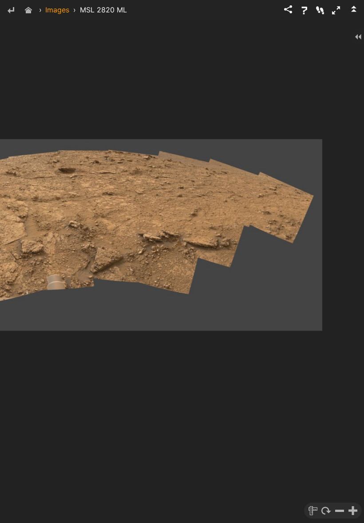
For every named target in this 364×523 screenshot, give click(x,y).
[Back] (11, 11)
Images (57, 9)
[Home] (28, 11)
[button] (336, 10)
